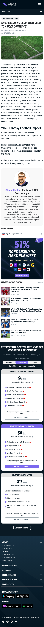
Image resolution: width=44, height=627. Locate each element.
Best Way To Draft (8, 548)
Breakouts (5, 554)
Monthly (9, 362)
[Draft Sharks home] (9, 4)
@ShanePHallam (20, 30)
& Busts (11, 554)
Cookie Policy (34, 617)
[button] (30, 387)
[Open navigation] (39, 4)
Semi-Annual (22, 362)
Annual (35, 362)
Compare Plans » (22, 528)
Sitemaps (16, 617)
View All (40, 282)
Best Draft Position (8, 557)
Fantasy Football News (10, 18)
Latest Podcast (7, 560)
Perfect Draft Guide (8, 545)
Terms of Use (24, 617)
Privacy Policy (6, 617)
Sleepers (5, 551)
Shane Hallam (7, 30)
